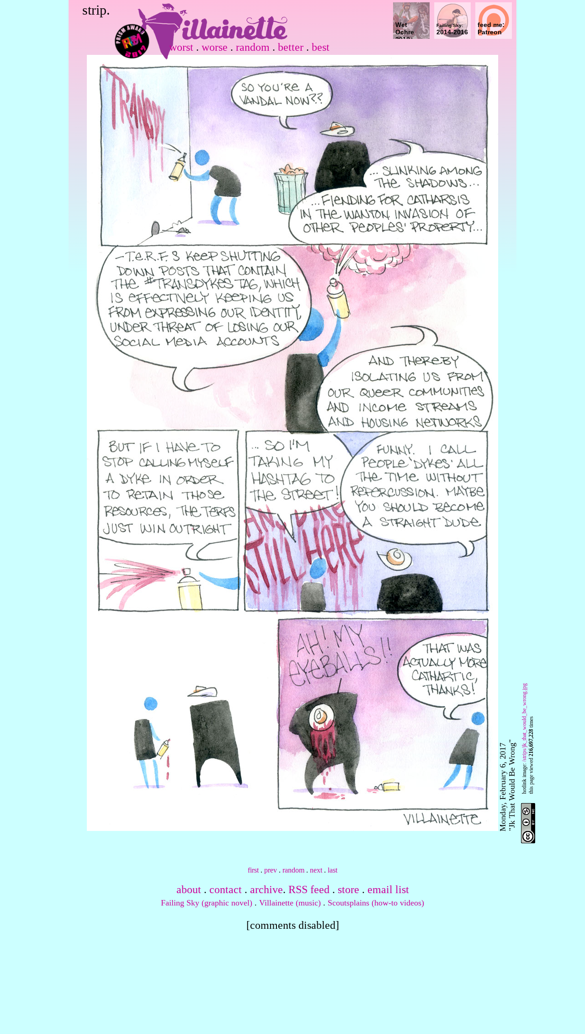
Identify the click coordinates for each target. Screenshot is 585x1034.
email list (388, 889)
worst (181, 47)
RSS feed (309, 889)
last (332, 870)
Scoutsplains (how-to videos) (376, 902)
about (188, 889)
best (321, 47)
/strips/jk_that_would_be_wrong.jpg (524, 722)
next (316, 870)
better (290, 47)
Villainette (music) (290, 902)
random (253, 47)
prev (270, 870)
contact (225, 889)
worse (215, 47)
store (348, 889)
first (253, 870)
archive (266, 889)
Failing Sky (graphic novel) (206, 902)
